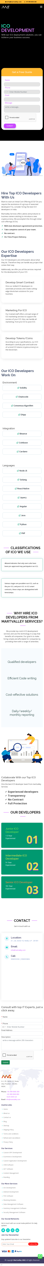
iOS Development (9, 1188)
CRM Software (8, 1165)
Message (8, 103)
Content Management (11, 1173)
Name (7, 80)
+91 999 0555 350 (30, 2)
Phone (7, 87)
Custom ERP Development (12, 1153)
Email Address (6, 1030)
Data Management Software (13, 1204)
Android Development (11, 1192)
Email (7, 95)
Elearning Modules (9, 1200)
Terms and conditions (10, 1134)
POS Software (8, 1196)
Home (5, 1109)
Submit (10, 126)
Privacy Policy (8, 1142)
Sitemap (6, 1126)
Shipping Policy (8, 1130)
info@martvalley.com (13, 2)
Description (6, 1037)
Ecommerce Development (12, 1157)
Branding (6, 1177)
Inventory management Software (14, 1208)
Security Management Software (14, 1212)
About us (6, 1113)
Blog (5, 1121)
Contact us (7, 1117)
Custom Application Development (15, 1161)
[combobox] (6, 92)
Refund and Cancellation (11, 1138)
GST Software (8, 1169)
